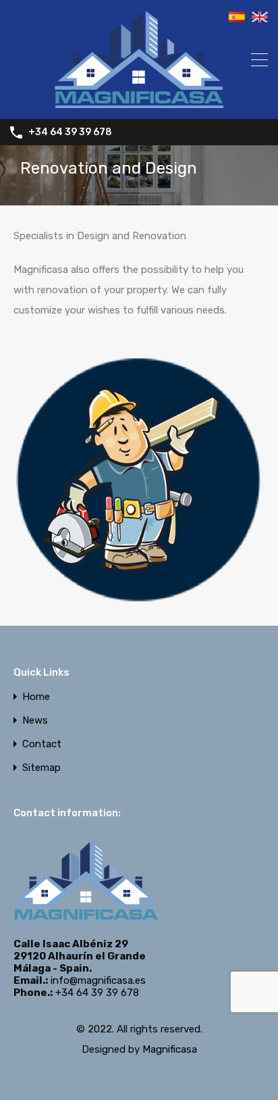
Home (36, 697)
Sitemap (41, 768)
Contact (41, 744)
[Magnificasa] (139, 103)
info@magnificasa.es (98, 980)
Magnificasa (169, 1049)
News (35, 721)
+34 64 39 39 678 (70, 132)
